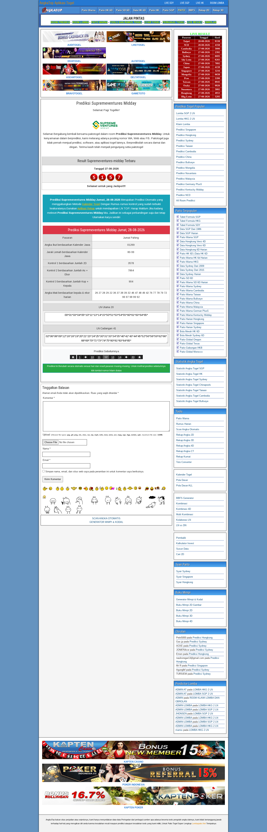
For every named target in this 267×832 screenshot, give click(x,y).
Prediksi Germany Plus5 (189, 184)
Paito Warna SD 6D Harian (193, 282)
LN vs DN (181, 525)
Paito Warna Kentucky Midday (195, 315)
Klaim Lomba (183, 124)
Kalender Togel (91, 204)
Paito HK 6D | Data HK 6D (193, 253)
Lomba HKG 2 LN (185, 118)
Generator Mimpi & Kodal (189, 599)
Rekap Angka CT (185, 451)
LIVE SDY (169, 2)
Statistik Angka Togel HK (189, 374)
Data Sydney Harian (190, 274)
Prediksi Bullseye (185, 162)
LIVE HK (200, 2)
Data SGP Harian (188, 233)
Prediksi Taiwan (184, 146)
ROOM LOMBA (217, 2)
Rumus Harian (183, 424)
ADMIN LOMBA (183, 705)
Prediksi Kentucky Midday (190, 189)
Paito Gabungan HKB (190, 347)
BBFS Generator (185, 498)
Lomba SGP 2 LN (185, 113)
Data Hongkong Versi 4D (192, 241)
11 (99, 357)
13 (112, 357)
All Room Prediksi (185, 200)
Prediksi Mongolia (185, 167)
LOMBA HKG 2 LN (203, 689)
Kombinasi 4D (183, 509)
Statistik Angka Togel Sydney (191, 379)
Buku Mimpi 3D (184, 615)
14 (119, 357)
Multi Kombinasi (184, 514)
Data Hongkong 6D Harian (193, 249)
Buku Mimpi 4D (184, 621)
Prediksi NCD (183, 195)
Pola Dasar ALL (184, 485)
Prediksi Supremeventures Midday (106, 103)
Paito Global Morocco (191, 351)
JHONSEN (181, 713)
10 (92, 357)
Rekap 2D (204, 10)
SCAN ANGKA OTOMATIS (106, 518)
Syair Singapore (184, 576)
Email (46, 460)
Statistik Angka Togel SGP (190, 368)
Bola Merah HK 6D (189, 331)
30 (133, 357)
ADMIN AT (181, 689)
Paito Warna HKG (189, 261)
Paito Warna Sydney (190, 286)
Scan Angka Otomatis (187, 429)
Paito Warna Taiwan (190, 294)
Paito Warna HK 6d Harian (193, 257)
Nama (46, 448)
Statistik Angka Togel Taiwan (191, 390)
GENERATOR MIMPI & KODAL (106, 522)
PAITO (181, 10)
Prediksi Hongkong (186, 135)
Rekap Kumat (183, 456)
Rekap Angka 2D (185, 434)
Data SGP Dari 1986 (190, 229)
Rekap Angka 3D (185, 440)
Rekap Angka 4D (185, 445)
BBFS (192, 10)
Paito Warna (88, 10)
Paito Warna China (189, 302)
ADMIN (179, 697)
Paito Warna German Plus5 (194, 311)
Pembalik (181, 537)
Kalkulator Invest (185, 543)
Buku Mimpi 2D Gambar (188, 605)
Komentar (49, 398)
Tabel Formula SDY (189, 225)
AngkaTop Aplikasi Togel (57, 3)
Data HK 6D (139, 10)
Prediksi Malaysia (185, 178)
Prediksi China (183, 157)
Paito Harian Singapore (191, 323)
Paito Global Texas (189, 343)
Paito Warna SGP (189, 237)
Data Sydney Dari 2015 (191, 270)
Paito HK (154, 10)
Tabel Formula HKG (190, 221)
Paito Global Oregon (190, 339)
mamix (179, 730)
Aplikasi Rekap (86, 208)
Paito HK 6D (105, 10)
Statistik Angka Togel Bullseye (192, 401)
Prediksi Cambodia (186, 151)
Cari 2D (180, 554)
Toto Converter (184, 462)
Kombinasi (181, 503)
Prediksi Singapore (186, 129)
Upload (103, 434)
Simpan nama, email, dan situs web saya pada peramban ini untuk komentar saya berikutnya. (94, 471)
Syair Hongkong (184, 582)
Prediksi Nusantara (186, 173)
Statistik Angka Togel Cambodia (193, 395)
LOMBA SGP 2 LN (203, 693)
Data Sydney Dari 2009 (191, 266)
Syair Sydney (183, 571)
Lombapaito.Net (199, 823)
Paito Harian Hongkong (191, 319)
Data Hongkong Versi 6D (192, 245)
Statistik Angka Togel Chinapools (193, 384)
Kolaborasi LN (183, 520)
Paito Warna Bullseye (191, 298)
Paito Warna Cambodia (191, 290)
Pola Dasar (182, 480)
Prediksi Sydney (184, 140)
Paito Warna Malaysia (191, 307)
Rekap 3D (218, 10)
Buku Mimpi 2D (184, 610)
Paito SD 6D (123, 10)
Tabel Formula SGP (190, 217)
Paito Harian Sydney (190, 327)
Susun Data (182, 548)
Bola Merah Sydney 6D (191, 335)
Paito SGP (168, 10)
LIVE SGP (184, 2)
